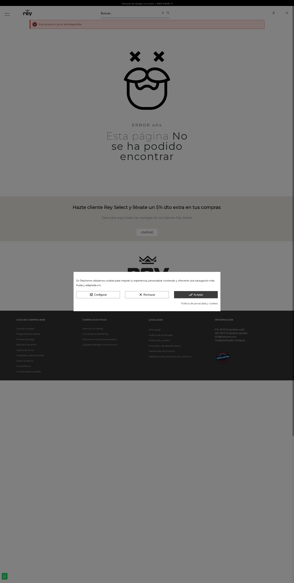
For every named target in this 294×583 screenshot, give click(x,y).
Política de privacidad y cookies (199, 303)
